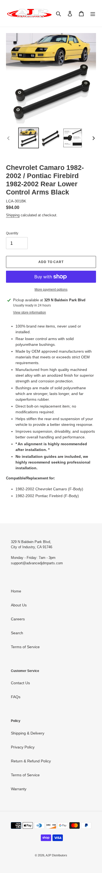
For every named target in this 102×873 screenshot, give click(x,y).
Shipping (13, 215)
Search (17, 633)
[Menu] (92, 13)
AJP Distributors (56, 855)
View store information (29, 312)
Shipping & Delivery (27, 733)
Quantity (12, 233)
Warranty (18, 789)
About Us (19, 605)
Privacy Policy (23, 747)
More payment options (51, 289)
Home (16, 591)
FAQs (15, 697)
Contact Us (20, 683)
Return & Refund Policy (31, 761)
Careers (18, 619)
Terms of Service (25, 647)
